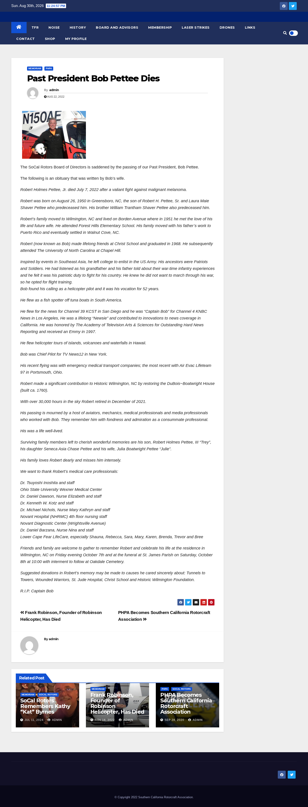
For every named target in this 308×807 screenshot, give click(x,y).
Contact (25, 39)
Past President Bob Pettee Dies (93, 78)
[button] (285, 33)
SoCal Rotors (48, 694)
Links (250, 27)
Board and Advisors (117, 27)
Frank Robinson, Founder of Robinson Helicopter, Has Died (117, 703)
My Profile (76, 39)
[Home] (19, 27)
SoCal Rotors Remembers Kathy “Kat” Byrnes (45, 706)
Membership (160, 27)
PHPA (49, 68)
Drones (227, 27)
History (78, 27)
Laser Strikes (196, 27)
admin (54, 90)
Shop (50, 39)
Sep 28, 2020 (174, 720)
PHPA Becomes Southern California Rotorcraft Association (186, 703)
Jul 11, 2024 (34, 720)
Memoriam (34, 68)
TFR (35, 27)
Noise (54, 27)
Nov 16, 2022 (105, 720)
